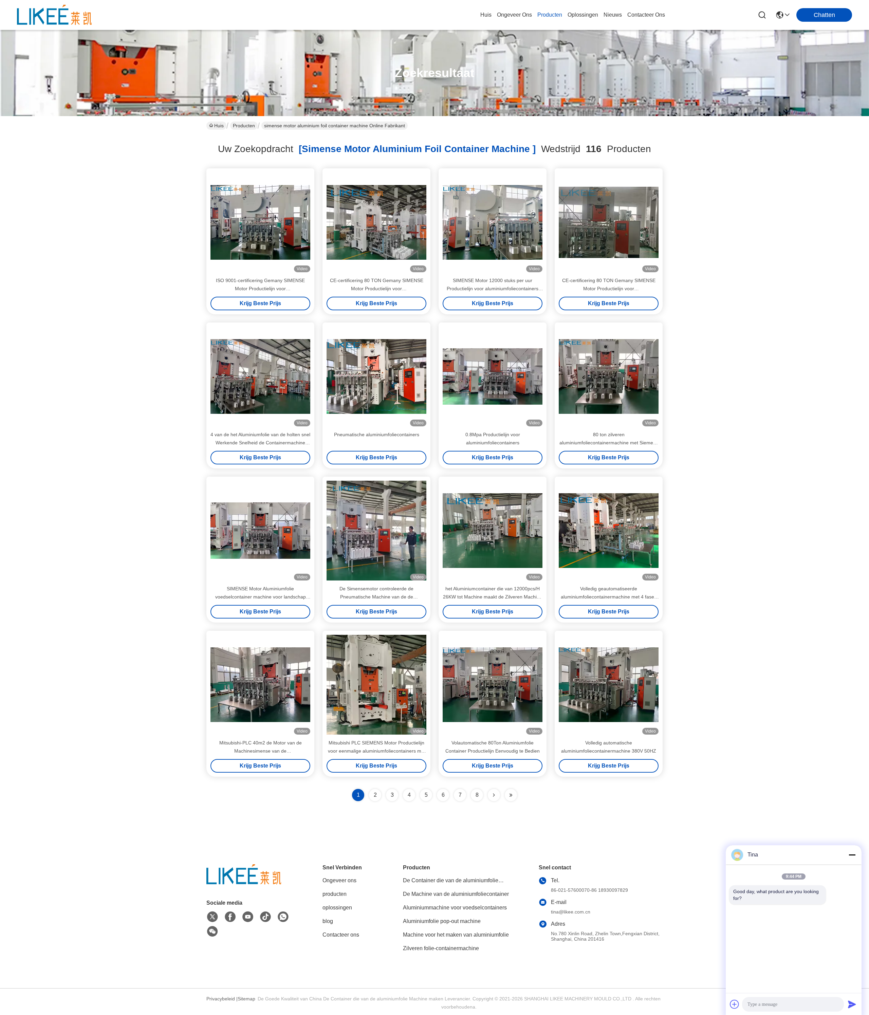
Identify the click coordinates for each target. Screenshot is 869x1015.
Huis (486, 15)
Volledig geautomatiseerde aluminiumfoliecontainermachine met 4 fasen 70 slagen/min (609, 597)
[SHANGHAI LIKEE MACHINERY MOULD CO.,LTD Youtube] (248, 917)
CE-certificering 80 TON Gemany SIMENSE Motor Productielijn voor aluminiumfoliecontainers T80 (376, 288)
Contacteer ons (340, 935)
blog (327, 921)
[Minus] (852, 855)
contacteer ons (646, 15)
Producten (244, 125)
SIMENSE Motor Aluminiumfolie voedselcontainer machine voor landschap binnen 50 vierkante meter (260, 597)
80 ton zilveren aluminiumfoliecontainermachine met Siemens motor (608, 443)
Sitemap (246, 998)
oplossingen (583, 15)
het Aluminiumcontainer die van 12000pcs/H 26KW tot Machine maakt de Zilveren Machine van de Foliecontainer (492, 597)
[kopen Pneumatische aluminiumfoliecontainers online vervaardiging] (376, 376)
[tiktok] (265, 917)
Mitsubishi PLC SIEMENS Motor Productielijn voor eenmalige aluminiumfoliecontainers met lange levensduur (376, 751)
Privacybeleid (220, 998)
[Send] (852, 1004)
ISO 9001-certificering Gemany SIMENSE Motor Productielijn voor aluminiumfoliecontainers (260, 288)
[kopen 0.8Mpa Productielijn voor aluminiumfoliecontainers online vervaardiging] (492, 376)
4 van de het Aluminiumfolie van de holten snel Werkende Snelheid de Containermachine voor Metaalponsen (260, 443)
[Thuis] (243, 883)
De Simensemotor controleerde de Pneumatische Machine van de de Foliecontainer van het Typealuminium (377, 597)
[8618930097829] (283, 917)
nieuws (613, 15)
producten (549, 15)
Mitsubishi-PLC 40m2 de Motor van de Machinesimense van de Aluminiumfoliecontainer (260, 751)
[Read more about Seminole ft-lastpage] (511, 795)
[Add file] (734, 1004)
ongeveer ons (514, 15)
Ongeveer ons (339, 880)
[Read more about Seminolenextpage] (494, 795)
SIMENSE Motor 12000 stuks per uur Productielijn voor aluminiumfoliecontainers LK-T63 (492, 288)
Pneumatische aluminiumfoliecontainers (376, 434)
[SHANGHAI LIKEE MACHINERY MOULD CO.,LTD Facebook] (230, 917)
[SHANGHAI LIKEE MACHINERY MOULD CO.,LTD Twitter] (212, 917)
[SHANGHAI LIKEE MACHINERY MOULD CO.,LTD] (54, 15)
